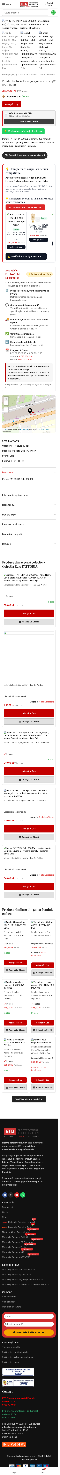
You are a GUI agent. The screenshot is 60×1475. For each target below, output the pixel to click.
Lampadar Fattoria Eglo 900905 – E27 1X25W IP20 (25, 584)
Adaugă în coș (11, 104)
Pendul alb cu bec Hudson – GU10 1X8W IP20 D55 (13, 995)
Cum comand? (9, 1296)
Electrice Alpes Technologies (20, 1231)
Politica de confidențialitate (15, 1352)
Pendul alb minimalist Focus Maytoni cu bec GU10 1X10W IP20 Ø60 (41, 1049)
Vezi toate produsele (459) (29, 1099)
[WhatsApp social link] (22, 461)
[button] (5, 24)
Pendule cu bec (47, 74)
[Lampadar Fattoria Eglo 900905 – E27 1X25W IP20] (29, 578)
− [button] (6, 403)
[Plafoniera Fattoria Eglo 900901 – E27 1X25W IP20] (29, 793)
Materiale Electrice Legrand (21, 1221)
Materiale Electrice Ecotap (18, 1246)
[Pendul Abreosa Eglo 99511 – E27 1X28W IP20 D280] (15, 925)
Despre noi (7, 1207)
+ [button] (6, 399)
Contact (6, 1212)
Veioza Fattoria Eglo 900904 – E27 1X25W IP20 (23, 858)
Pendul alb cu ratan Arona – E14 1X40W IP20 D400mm (41, 995)
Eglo (12, 455)
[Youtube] (16, 1195)
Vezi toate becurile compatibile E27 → (25, 207)
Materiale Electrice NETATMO (20, 1257)
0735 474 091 (25, 356)
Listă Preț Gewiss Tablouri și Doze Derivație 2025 (26, 1284)
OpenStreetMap (43, 429)
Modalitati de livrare (11, 1306)
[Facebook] (4, 1195)
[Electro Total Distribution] (21, 1132)
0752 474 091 (25, 359)
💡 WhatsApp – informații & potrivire (23, 131)
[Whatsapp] (22, 1195)
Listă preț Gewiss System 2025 (16, 1274)
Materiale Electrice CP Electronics (22, 1241)
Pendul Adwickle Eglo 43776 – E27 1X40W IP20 (41, 934)
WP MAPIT (24, 429)
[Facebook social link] (11, 461)
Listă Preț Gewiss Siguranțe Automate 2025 (22, 1279)
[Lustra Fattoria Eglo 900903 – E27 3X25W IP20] (29, 657)
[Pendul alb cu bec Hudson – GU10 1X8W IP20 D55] (15, 985)
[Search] (45, 13)
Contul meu (50, 4)
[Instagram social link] (15, 461)
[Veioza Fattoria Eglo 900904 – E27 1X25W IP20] (29, 851)
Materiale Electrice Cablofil (18, 1236)
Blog (4, 1217)
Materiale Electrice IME (17, 1252)
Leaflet (5, 429)
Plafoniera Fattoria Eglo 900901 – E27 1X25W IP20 (25, 800)
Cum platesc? (8, 1301)
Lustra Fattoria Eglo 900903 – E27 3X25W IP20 (23, 684)
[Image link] (18, 1371)
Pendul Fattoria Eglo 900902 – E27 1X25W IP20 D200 (26, 742)
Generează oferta (29, 121)
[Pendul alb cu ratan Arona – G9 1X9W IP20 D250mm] (15, 1042)
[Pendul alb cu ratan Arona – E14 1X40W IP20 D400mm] (42, 985)
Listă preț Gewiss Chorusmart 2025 (18, 1269)
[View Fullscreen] (6, 409)
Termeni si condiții (11, 1347)
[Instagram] (10, 1195)
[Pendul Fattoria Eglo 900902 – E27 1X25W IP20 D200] (29, 735)
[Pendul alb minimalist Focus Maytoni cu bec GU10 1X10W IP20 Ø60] (42, 1041)
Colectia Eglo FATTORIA (24, 450)
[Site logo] (29, 4)
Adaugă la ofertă (29, 621)
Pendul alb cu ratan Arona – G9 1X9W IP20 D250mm (13, 1052)
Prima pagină (8, 74)
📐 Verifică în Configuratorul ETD (26, 256)
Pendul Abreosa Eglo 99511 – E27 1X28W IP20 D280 (13, 935)
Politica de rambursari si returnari (17, 1357)
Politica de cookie (11, 1362)
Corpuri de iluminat (27, 74)
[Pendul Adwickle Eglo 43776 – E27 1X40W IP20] (42, 925)
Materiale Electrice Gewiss (21, 1226)
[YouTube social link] (19, 461)
